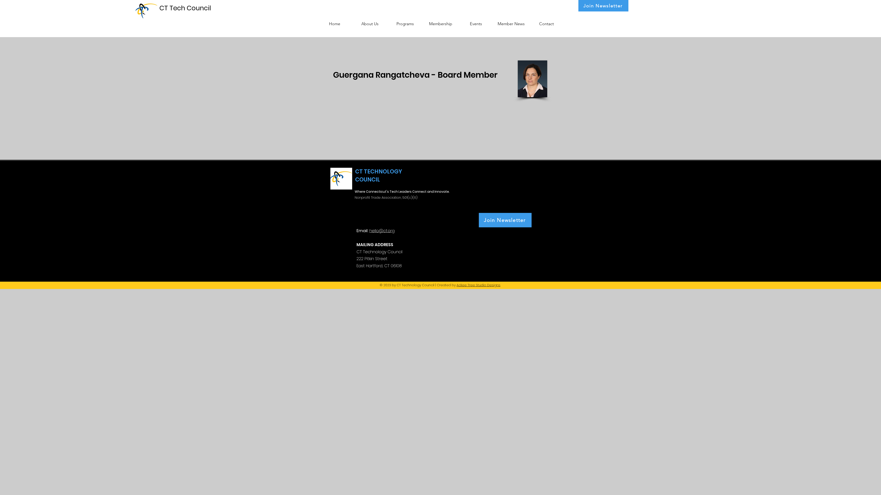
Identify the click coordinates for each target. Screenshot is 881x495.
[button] (405, 22)
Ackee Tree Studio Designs (478, 285)
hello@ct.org (382, 231)
